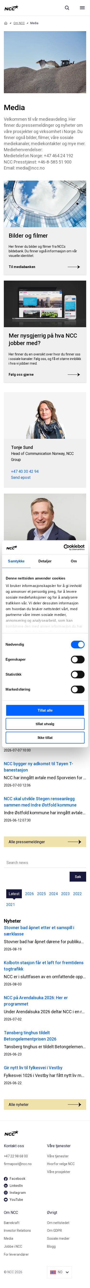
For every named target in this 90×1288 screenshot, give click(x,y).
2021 (10, 904)
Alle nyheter (19, 1104)
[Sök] (67, 7)
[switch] (77, 659)
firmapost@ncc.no (18, 1164)
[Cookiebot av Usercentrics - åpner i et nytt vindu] (64, 547)
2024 (53, 894)
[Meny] (82, 7)
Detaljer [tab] (45, 561)
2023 (65, 894)
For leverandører (16, 1254)
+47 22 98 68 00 (16, 1156)
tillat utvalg (45, 724)
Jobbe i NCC (13, 1246)
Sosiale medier (58, 1238)
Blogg (51, 1246)
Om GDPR (54, 1230)
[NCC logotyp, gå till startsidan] (11, 7)
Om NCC (19, 23)
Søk (78, 877)
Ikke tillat (45, 738)
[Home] (6, 23)
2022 (77, 894)
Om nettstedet (58, 1223)
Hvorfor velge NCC (61, 1164)
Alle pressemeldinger (27, 842)
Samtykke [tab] (16, 561)
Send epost (20, 477)
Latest (14, 894)
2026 (29, 894)
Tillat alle (45, 710)
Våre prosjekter (58, 1172)
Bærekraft (11, 1223)
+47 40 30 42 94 (25, 471)
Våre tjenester (58, 1156)
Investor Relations (17, 1230)
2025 (41, 894)
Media (8, 1238)
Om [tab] (74, 561)
